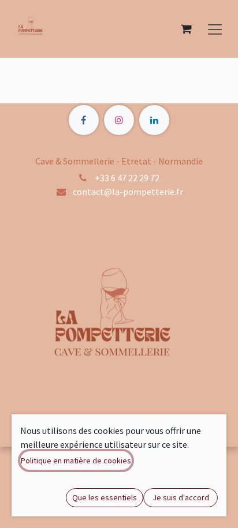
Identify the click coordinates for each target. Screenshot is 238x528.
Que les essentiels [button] (104, 497)
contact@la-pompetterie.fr (128, 191)
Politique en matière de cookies (76, 460)
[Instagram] (119, 120)
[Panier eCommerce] (186, 28)
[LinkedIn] (154, 120)
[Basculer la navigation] (214, 29)
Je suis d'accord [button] (181, 497)
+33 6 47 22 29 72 (127, 178)
